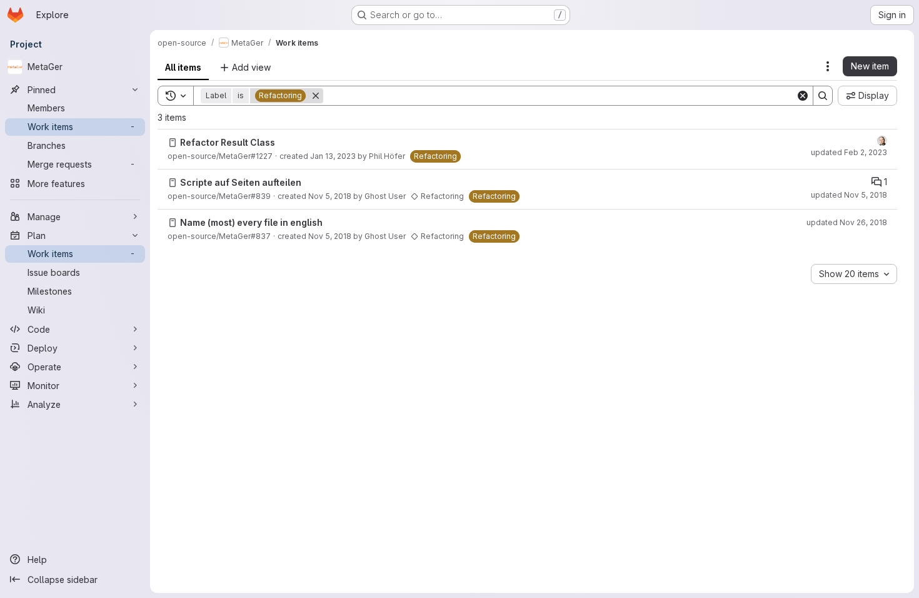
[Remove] (315, 95)
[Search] (823, 96)
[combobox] (854, 274)
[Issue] (173, 143)
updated (849, 152)
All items (183, 67)
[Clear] (802, 95)
